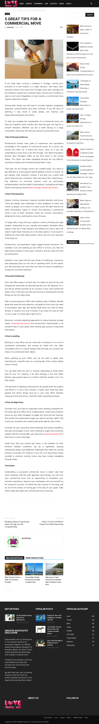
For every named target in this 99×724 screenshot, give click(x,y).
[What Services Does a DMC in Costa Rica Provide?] (14, 569)
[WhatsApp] (23, 32)
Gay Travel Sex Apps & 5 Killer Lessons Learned (55, 643)
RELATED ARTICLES (14, 558)
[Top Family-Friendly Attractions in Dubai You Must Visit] (34, 569)
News (86, 717)
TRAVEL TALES (78, 717)
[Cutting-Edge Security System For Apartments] (9, 617)
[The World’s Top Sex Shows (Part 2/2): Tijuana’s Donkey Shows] (40, 629)
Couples (62, 717)
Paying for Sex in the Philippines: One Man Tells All (54, 618)
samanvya (10, 27)
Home (22, 3)
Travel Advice (48, 717)
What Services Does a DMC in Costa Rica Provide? (13, 579)
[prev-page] (6, 589)
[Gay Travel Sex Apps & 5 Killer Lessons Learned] (40, 643)
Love (46, 3)
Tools (68, 3)
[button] (91, 4)
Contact (29, 3)
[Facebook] (7, 32)
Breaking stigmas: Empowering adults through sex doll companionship (17, 524)
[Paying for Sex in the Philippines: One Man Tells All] (40, 618)
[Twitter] (12, 32)
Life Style (53, 3)
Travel (61, 3)
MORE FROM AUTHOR (34, 558)
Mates (69, 717)
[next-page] (10, 589)
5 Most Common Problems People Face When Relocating (51, 523)
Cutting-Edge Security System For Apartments (24, 618)
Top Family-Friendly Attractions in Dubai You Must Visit (32, 579)
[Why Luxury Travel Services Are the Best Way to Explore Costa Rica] (54, 569)
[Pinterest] (18, 32)
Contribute (38, 3)
